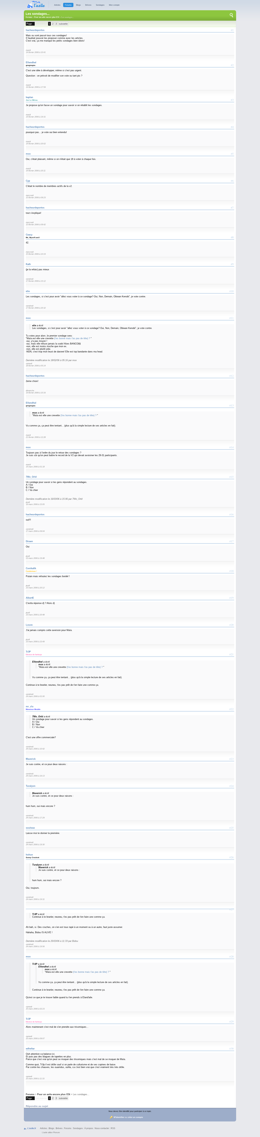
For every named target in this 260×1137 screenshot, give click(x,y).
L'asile (44, 1132)
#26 (231, 857)
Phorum (56, 1132)
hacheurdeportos (35, 30)
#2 (232, 65)
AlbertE (30, 597)
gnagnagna (30, 65)
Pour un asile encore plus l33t (46, 17)
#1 (232, 30)
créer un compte (135, 1117)
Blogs (78, 5)
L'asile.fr (31, 1128)
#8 (232, 237)
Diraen (29, 541)
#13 (231, 405)
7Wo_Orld (31, 477)
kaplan (29, 97)
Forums (68, 5)
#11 (231, 318)
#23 (231, 759)
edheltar (30, 1048)
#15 (231, 477)
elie (28, 291)
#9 (232, 264)
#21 (231, 654)
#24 (231, 786)
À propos (88, 1128)
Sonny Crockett (32, 857)
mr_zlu (29, 706)
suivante (63, 23)
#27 (231, 909)
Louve (29, 625)
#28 (231, 956)
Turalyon (30, 786)
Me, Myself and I (33, 237)
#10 (231, 291)
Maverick (31, 759)
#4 (232, 127)
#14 (231, 447)
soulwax (30, 827)
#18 (231, 571)
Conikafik (31, 568)
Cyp (28, 180)
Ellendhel (31, 62)
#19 (231, 597)
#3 (232, 100)
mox (28, 153)
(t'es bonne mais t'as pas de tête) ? (72, 338)
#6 (232, 180)
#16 (231, 514)
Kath (28, 264)
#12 (231, 375)
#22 (231, 709)
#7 (232, 207)
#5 (232, 153)
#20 (231, 625)
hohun (29, 854)
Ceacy (29, 234)
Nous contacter (102, 1128)
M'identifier (119, 1117)
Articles (57, 5)
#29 (231, 1021)
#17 (231, 541)
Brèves (88, 5)
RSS (113, 1128)
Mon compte (114, 5)
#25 (231, 827)
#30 (231, 1048)
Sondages (100, 5)
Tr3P (28, 651)
